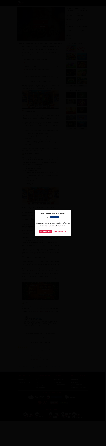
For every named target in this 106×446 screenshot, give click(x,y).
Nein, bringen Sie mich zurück (60, 231)
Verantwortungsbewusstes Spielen (53, 226)
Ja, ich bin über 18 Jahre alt (45, 231)
